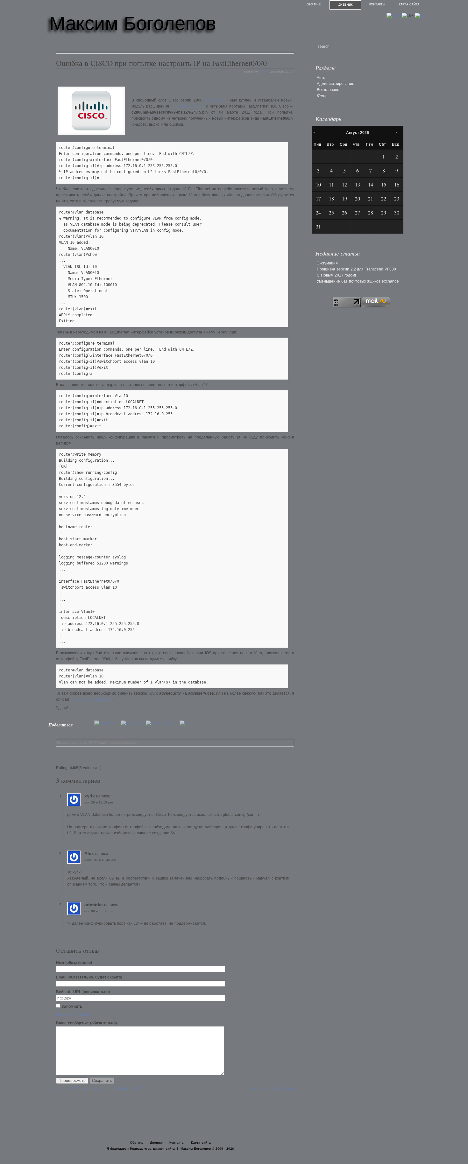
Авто (321, 77)
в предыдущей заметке (91, 699)
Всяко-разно (328, 90)
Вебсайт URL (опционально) (83, 992)
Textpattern (138, 1148)
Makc (262, 72)
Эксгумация (327, 263)
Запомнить (71, 1006)
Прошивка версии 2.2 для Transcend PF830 (356, 269)
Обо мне (314, 4)
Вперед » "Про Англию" (272, 1089)
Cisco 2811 (216, 100)
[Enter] (393, 15)
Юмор (322, 96)
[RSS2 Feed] (420, 15)
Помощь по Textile (72, 1015)
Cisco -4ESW (187, 106)
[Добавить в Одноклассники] (162, 723)
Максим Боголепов (132, 23)
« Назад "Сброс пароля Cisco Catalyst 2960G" (98, 1089)
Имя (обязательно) (74, 962)
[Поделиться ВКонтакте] (107, 723)
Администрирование (123, 742)
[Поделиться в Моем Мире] (133, 723)
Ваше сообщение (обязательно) (86, 1023)
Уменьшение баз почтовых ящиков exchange (358, 281)
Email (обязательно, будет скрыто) (89, 977)
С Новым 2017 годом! (336, 275)
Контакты (377, 4)
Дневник (345, 4)
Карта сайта (409, 4)
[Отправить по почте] (189, 723)
